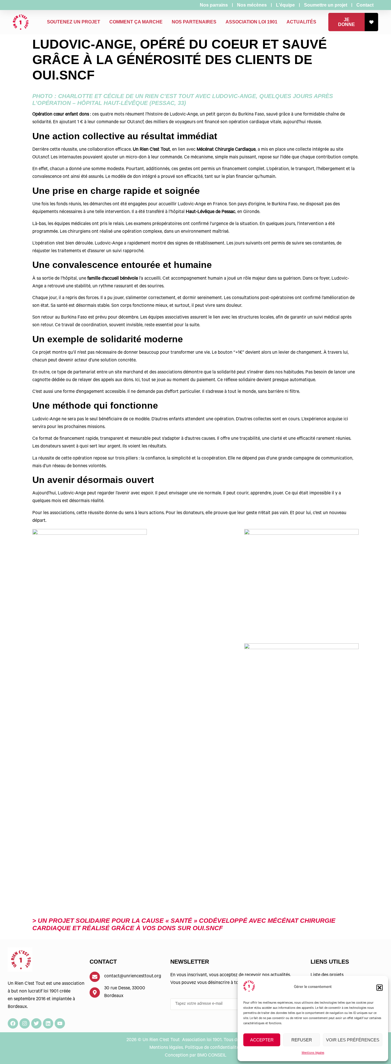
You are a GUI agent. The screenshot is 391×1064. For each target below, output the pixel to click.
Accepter (262, 1039)
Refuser (301, 1039)
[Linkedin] (48, 1023)
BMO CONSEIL (211, 1055)
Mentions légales (313, 1053)
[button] (379, 988)
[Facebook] (13, 1023)
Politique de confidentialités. (213, 1048)
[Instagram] (24, 1023)
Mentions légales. (166, 1048)
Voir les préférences (352, 1039)
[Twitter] (36, 1023)
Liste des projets (327, 975)
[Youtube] (60, 1023)
